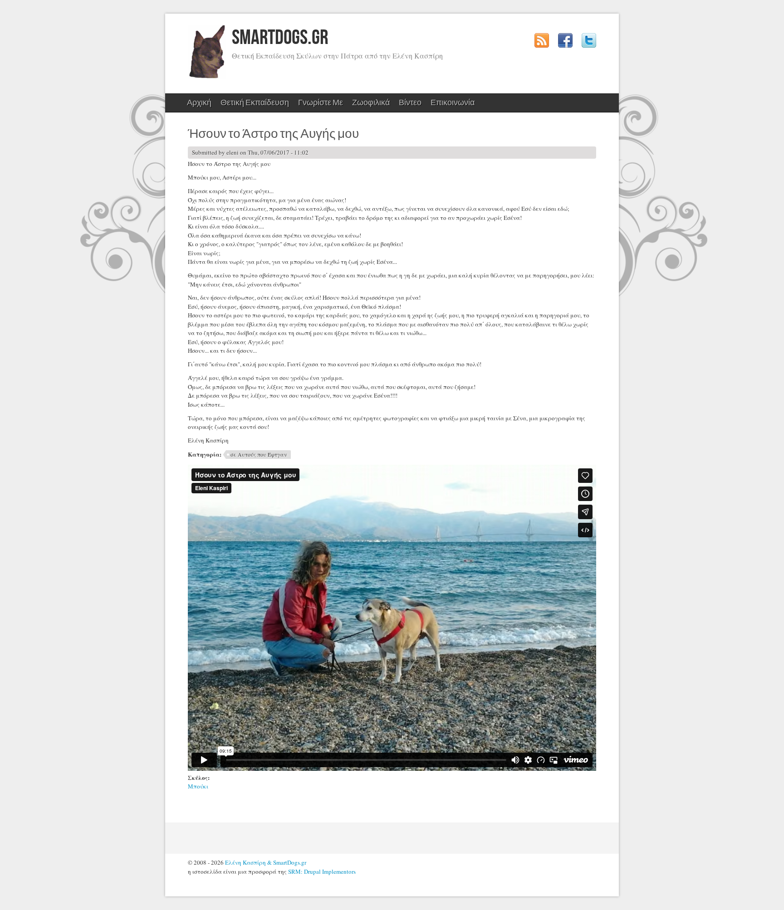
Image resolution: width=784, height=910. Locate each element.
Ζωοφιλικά (369, 105)
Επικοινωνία (453, 102)
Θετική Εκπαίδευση (252, 105)
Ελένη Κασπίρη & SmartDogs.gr (265, 862)
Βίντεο (410, 102)
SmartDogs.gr (280, 37)
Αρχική (199, 102)
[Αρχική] (207, 77)
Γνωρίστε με (318, 105)
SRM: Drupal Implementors (322, 871)
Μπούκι (198, 786)
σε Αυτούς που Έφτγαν (258, 454)
